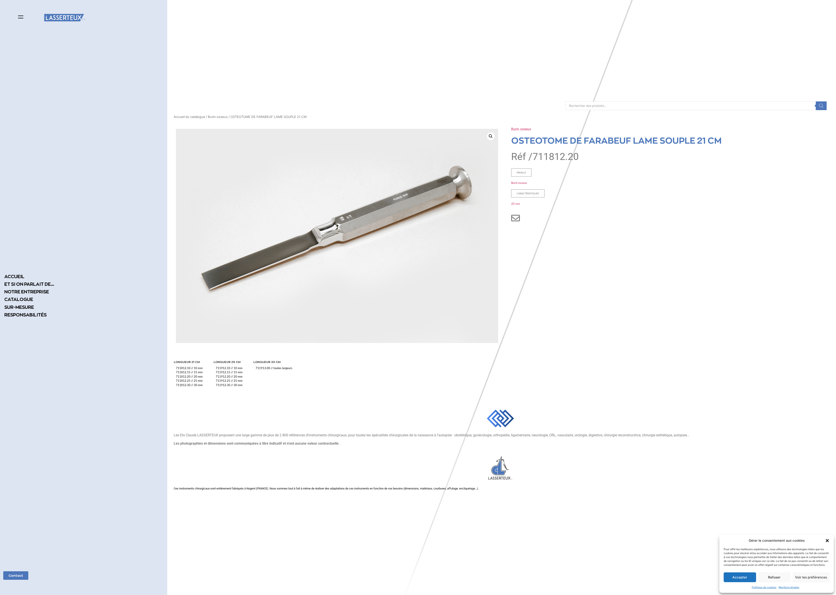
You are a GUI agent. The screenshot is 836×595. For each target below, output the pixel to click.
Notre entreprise (26, 291)
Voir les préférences (811, 577)
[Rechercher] (821, 105)
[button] (827, 540)
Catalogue (18, 299)
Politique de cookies (764, 587)
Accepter (739, 577)
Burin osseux (218, 117)
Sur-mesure (19, 307)
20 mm (515, 203)
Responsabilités (25, 314)
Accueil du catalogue (189, 117)
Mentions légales (789, 587)
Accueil (14, 276)
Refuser (774, 577)
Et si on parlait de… (29, 284)
